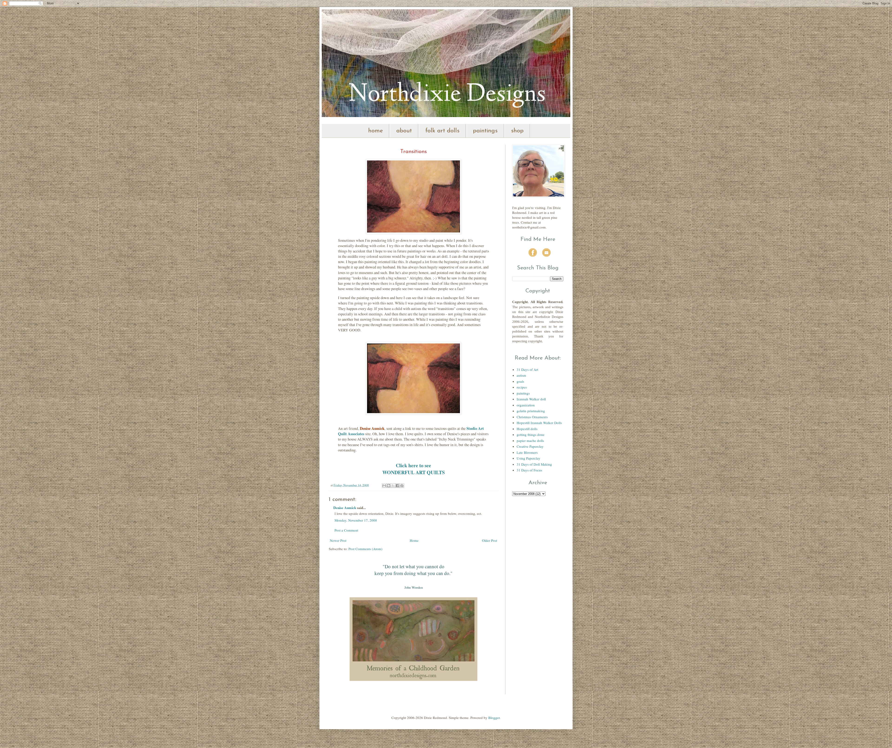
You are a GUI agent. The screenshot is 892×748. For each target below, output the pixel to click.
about (404, 131)
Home (414, 540)
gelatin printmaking (531, 410)
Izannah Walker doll (531, 399)
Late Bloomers (527, 452)
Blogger (494, 717)
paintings (485, 131)
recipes (522, 387)
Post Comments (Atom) (365, 548)
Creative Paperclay (530, 446)
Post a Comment (346, 530)
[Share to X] (393, 485)
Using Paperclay (528, 458)
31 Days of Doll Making (534, 464)
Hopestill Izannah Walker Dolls (539, 422)
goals (520, 381)
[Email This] (384, 485)
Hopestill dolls (527, 428)
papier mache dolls (530, 440)
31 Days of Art (527, 369)
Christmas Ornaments (532, 417)
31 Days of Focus (529, 470)
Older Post (489, 540)
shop (517, 131)
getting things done (530, 434)
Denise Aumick (344, 507)
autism (521, 375)
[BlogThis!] (388, 485)
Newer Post (338, 540)
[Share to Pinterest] (402, 485)
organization (526, 405)
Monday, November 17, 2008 (355, 520)
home (375, 131)
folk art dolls (442, 131)
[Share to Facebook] (397, 485)
